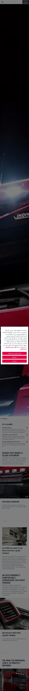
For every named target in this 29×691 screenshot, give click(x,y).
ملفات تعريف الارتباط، (11, 347)
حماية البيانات (23, 349)
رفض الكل (14, 357)
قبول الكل (14, 361)
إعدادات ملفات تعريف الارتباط (14, 353)
